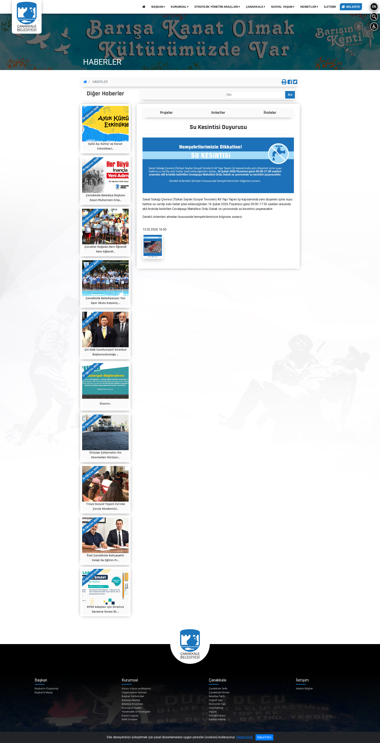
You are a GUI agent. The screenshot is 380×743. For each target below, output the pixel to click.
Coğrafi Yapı (216, 700)
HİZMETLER (308, 6)
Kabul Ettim (264, 737)
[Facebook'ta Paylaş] (290, 82)
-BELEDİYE (352, 6)
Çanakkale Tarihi (218, 688)
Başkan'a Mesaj (43, 692)
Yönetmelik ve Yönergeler (136, 711)
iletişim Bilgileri (304, 688)
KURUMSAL (179, 6)
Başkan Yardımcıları (133, 696)
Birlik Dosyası (129, 719)
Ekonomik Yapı (217, 703)
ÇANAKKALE (255, 6)
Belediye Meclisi (131, 700)
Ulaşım (213, 711)
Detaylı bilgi (244, 737)
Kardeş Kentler (217, 719)
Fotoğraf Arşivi (217, 715)
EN (374, 7)
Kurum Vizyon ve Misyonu (136, 688)
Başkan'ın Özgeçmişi (46, 688)
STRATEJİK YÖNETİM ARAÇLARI (216, 6)
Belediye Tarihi (217, 696)
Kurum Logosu (130, 715)
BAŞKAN (157, 6)
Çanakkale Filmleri (219, 692)
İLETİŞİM (330, 6)
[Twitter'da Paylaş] (295, 82)
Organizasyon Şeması (134, 692)
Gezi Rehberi (216, 707)
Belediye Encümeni (132, 703)
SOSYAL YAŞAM (282, 6)
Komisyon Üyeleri (132, 707)
